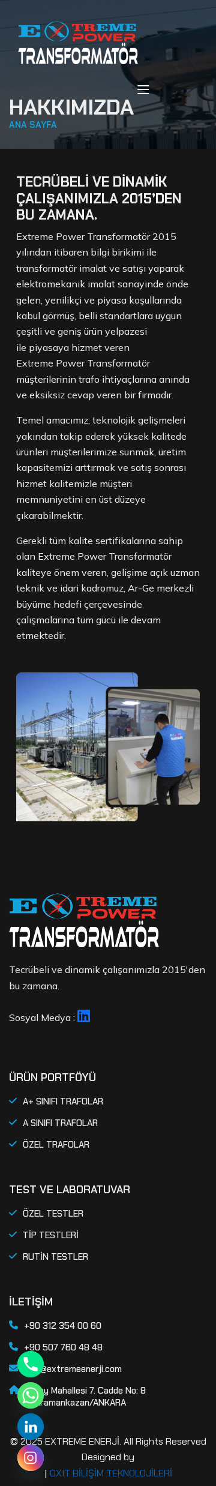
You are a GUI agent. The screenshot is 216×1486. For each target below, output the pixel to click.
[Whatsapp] (30, 1395)
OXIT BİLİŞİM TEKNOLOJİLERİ (111, 1473)
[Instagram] (30, 1458)
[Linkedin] (30, 1426)
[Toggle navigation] (143, 89)
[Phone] (30, 1364)
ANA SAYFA (33, 125)
